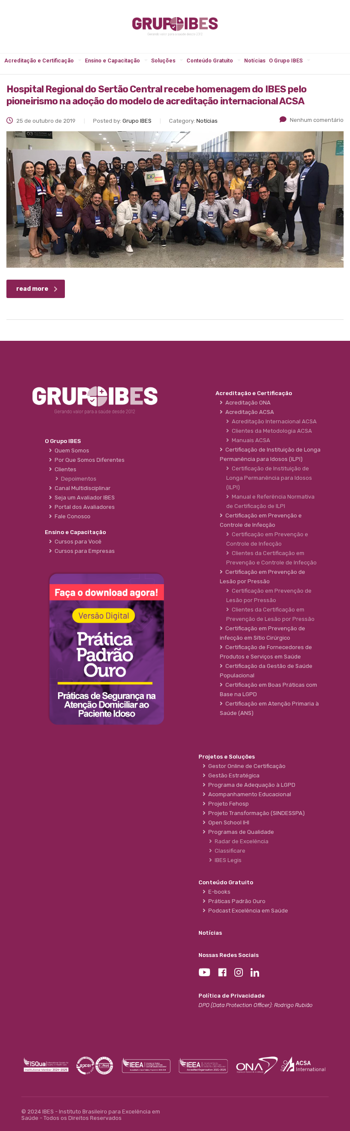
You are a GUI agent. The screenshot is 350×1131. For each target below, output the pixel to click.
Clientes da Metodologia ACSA (270, 431)
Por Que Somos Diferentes (88, 460)
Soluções (163, 60)
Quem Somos (70, 450)
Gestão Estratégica (233, 775)
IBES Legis (227, 860)
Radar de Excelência (240, 841)
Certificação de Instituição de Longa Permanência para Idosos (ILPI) (269, 477)
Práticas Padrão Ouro (235, 901)
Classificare (228, 851)
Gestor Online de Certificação (246, 766)
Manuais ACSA (249, 440)
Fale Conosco (71, 516)
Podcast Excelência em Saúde (247, 910)
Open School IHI (227, 822)
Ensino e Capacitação (112, 60)
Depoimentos (77, 478)
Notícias (254, 60)
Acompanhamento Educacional (248, 794)
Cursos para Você (77, 541)
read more (32, 288)
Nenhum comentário (317, 120)
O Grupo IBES (286, 60)
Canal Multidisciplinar (81, 488)
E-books (218, 892)
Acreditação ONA (247, 402)
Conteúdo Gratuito (210, 60)
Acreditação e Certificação (39, 60)
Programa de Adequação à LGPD (250, 785)
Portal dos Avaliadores (83, 507)
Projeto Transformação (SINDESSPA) (255, 813)
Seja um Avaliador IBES (83, 497)
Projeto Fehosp (227, 803)
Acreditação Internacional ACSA (273, 421)
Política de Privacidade (231, 995)
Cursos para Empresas (83, 551)
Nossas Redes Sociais (228, 955)
